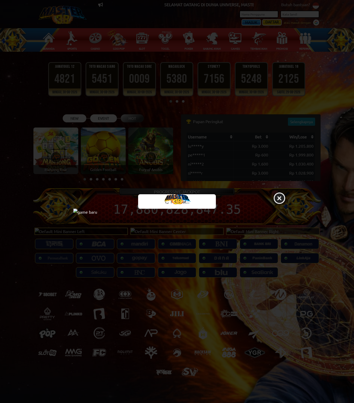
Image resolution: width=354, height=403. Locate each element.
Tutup (279, 198)
